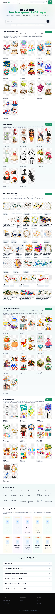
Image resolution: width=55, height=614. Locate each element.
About (38, 598)
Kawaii (4, 165)
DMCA (38, 600)
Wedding (38, 420)
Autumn (27, 2)
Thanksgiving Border (47, 499)
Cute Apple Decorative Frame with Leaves (47, 212)
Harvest (46, 490)
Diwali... (35, 257)
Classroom (30, 493)
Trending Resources (6, 598)
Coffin (21, 490)
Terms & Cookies (40, 602)
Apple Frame (47, 214)
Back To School (39, 440)
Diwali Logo (25, 228)
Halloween (13, 2)
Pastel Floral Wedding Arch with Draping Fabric (47, 254)
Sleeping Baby (46, 242)
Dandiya (29, 495)
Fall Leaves (30, 490)
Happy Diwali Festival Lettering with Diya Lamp (38, 254)
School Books (22, 493)
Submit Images (22, 602)
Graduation (22, 440)
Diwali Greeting (13, 242)
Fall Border (39, 490)
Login (21, 598)
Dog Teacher (5, 242)
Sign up (50, 2)
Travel (4, 480)
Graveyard (38, 332)
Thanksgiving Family (39, 501)
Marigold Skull (27, 257)
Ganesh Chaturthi (48, 493)
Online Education (6, 392)
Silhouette (22, 185)
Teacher (22, 2)
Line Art (21, 165)
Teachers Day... (19, 213)
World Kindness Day (40, 352)
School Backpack (14, 493)
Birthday (21, 420)
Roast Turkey (13, 500)
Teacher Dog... (18, 227)
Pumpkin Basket (5, 490)
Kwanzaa (21, 372)
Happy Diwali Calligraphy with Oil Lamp (18, 254)
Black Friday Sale (23, 501)
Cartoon (21, 145)
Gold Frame (25, 242)
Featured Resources (6, 602)
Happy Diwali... (25, 226)
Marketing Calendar (6, 603)
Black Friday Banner (30, 502)
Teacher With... (16, 272)
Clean (6, 2)
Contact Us (39, 603)
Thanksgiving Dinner (30, 499)
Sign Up (21, 600)
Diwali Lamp (47, 495)
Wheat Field (5, 493)
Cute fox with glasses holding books (19, 225)
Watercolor (38, 165)
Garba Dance (22, 495)
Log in (46, 2)
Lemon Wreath (34, 228)
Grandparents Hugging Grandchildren (39, 494)
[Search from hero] (48, 21)
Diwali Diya (39, 497)
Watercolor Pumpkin (6, 352)
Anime (37, 145)
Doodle (4, 185)
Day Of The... (27, 255)
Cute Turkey (5, 500)
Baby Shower (22, 460)
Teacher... (15, 271)
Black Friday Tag (40, 503)
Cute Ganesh (5, 495)
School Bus (5, 332)
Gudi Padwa (22, 352)
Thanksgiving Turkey (22, 499)
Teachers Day (39, 213)
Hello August (34, 226)
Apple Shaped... (26, 214)
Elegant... (45, 255)
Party (4, 440)
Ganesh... (12, 226)
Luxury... (24, 241)
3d (3, 145)
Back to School (18, 2)
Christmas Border (48, 501)
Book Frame (5, 214)
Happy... (13, 213)
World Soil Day (39, 372)
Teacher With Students (24, 332)
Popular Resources (6, 600)
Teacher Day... (26, 272)
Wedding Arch (46, 257)
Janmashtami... (41, 271)
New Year (38, 460)
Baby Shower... (46, 241)
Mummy (12, 490)
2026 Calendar (5, 420)
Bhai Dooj (4, 372)
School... (4, 213)
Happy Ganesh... (6, 226)
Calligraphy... (5, 271)
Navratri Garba (13, 495)
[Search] (43, 2)
